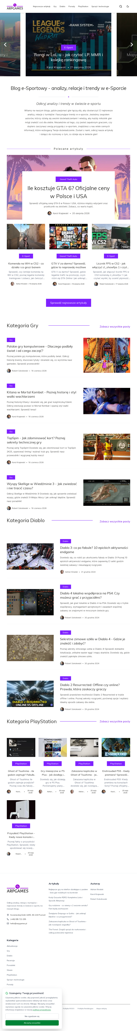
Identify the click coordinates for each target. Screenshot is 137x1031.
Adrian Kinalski (96, 889)
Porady (71, 6)
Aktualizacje (12, 946)
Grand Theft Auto (68, 179)
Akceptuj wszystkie (32, 1023)
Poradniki (11, 965)
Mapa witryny (101, 1008)
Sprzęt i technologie (100, 6)
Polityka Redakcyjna (85, 1008)
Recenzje (11, 960)
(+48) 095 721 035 (18, 919)
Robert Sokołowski (98, 899)
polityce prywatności (42, 1010)
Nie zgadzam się (32, 1016)
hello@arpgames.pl (18, 923)
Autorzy (95, 883)
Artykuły (54, 883)
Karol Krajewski (97, 894)
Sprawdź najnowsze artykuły (68, 302)
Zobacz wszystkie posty (115, 326)
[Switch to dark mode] (127, 6)
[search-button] (120, 6)
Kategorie (12, 940)
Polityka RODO (68, 1008)
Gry (55, 6)
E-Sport (68, 47)
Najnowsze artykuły (41, 6)
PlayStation (83, 6)
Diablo (62, 6)
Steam (9, 970)
